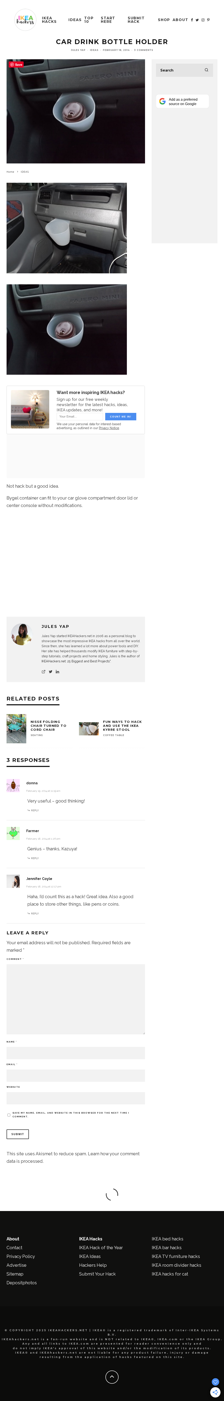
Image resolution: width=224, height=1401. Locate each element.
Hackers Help (93, 1265)
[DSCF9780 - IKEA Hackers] (67, 276)
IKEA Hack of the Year (101, 1247)
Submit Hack (136, 20)
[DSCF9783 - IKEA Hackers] (67, 377)
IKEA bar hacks (167, 1247)
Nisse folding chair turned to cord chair (48, 726)
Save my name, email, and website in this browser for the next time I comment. (70, 1115)
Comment (15, 959)
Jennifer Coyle (39, 879)
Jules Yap (78, 50)
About (180, 20)
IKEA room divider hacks (176, 1265)
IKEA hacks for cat (170, 1274)
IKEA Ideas (90, 1256)
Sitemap (15, 1274)
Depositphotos (22, 1282)
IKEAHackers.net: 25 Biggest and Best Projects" (76, 661)
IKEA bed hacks (167, 1239)
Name (12, 1042)
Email (12, 1064)
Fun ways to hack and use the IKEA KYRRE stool (122, 726)
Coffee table (113, 735)
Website (13, 1087)
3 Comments (143, 50)
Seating (37, 735)
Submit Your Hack (97, 1274)
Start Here (108, 20)
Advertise (16, 1265)
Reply (35, 810)
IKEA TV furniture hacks (176, 1256)
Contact (14, 1247)
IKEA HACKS (49, 20)
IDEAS (75, 20)
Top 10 (89, 20)
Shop (164, 20)
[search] (206, 70)
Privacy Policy (21, 1256)
